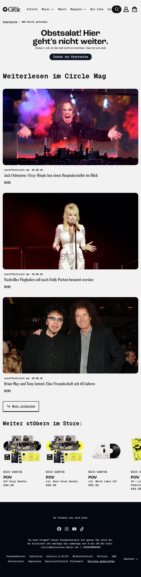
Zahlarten (35, 556)
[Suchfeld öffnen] (116, 9)
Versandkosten (15, 556)
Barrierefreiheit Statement (64, 561)
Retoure (102, 556)
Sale (110, 9)
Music (46, 9)
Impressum (34, 561)
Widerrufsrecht (83, 556)
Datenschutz (16, 561)
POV (7, 477)
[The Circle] (11, 9)
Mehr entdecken (23, 406)
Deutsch (129, 559)
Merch (62, 9)
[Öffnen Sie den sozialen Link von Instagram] (66, 529)
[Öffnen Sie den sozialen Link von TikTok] (82, 529)
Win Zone (96, 9)
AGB (114, 556)
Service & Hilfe (57, 556)
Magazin (76, 9)
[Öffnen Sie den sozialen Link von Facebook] (59, 529)
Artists (32, 9)
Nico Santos (12, 472)
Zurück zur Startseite (70, 56)
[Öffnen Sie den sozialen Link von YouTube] (74, 529)
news (7, 182)
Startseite (10, 22)
